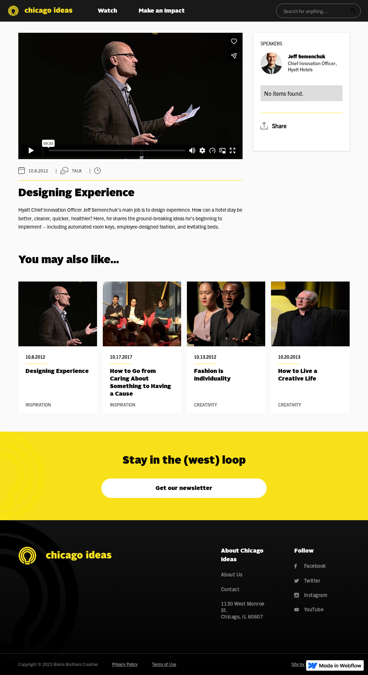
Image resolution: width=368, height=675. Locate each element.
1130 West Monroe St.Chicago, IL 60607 (242, 610)
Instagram (311, 594)
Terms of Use (164, 664)
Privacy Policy (125, 664)
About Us (232, 574)
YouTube (309, 609)
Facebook (310, 565)
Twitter (307, 580)
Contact (230, 589)
